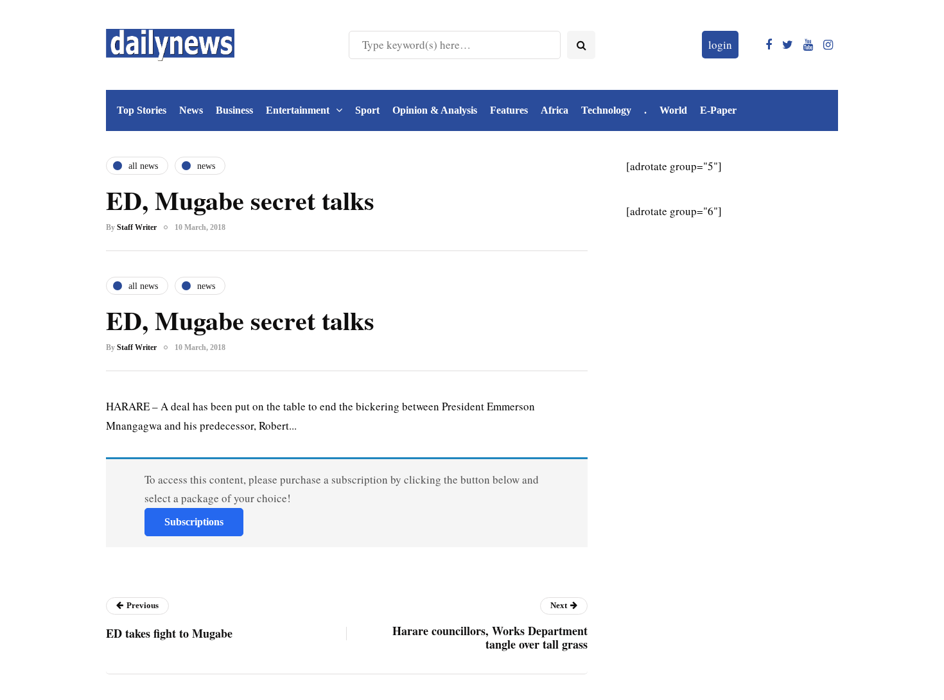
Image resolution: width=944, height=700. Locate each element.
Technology (606, 110)
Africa (554, 110)
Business (234, 110)
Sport (367, 110)
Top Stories (141, 110)
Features (509, 110)
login (720, 44)
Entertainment (297, 110)
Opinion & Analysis (434, 110)
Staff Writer (137, 227)
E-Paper (718, 110)
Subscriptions (193, 521)
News (191, 110)
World (673, 110)
